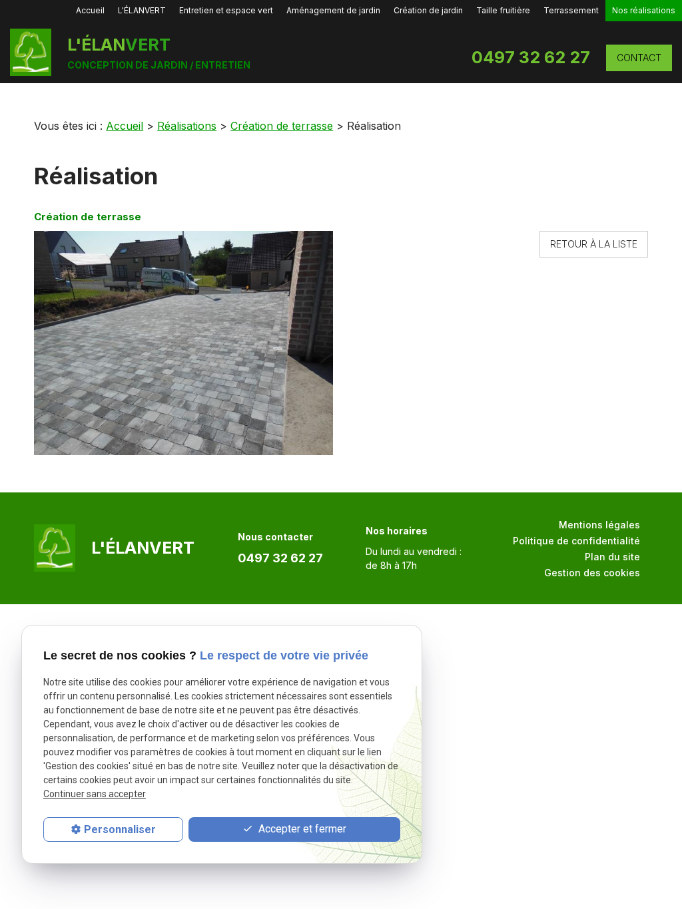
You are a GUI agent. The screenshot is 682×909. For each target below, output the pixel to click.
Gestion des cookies (592, 572)
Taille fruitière (503, 10)
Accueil (90, 10)
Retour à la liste (593, 244)
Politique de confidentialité (576, 540)
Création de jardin (428, 10)
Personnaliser (120, 829)
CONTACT (639, 57)
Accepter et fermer (301, 828)
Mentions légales (599, 524)
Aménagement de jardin (333, 10)
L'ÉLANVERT (142, 10)
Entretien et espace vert (226, 10)
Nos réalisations (643, 10)
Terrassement (571, 10)
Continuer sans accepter (94, 794)
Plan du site (612, 556)
